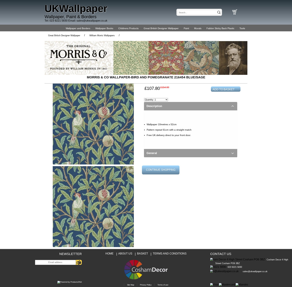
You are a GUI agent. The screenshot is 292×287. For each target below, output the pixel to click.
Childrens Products (128, 28)
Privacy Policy (146, 285)
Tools (242, 28)
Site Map (130, 285)
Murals (197, 28)
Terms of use (162, 285)
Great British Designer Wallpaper (161, 28)
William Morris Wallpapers (102, 35)
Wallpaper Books (104, 28)
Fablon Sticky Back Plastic (220, 28)
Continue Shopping (160, 169)
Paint (186, 28)
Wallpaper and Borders (78, 28)
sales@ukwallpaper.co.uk (92, 20)
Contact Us (220, 254)
